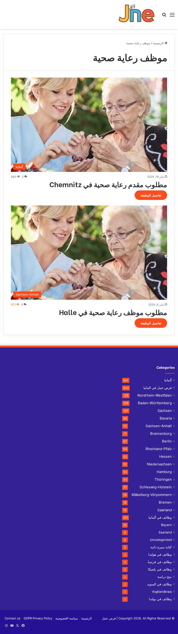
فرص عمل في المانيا (157, 388)
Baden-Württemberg (155, 403)
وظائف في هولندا (160, 554)
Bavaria (166, 418)
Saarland (164, 510)
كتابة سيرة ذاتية (161, 547)
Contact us (12, 618)
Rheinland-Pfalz (159, 449)
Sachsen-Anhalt (159, 426)
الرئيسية (159, 43)
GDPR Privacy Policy (38, 618)
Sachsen (165, 410)
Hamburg (164, 472)
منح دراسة (164, 577)
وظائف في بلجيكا (160, 569)
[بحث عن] (164, 16)
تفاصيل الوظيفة (150, 195)
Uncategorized (161, 540)
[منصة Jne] (138, 14)
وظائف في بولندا (160, 599)
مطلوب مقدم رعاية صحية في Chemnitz (108, 184)
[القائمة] (172, 16)
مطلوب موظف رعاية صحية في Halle (113, 312)
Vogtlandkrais (162, 591)
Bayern (166, 525)
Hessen (165, 456)
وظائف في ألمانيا (160, 517)
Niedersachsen (159, 464)
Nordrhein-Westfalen (154, 395)
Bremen (165, 502)
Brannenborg (161, 433)
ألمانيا (168, 380)
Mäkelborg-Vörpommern (152, 494)
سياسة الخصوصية (66, 618)
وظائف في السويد (159, 584)
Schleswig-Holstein (156, 487)
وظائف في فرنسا (160, 562)
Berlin (167, 441)
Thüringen (163, 479)
